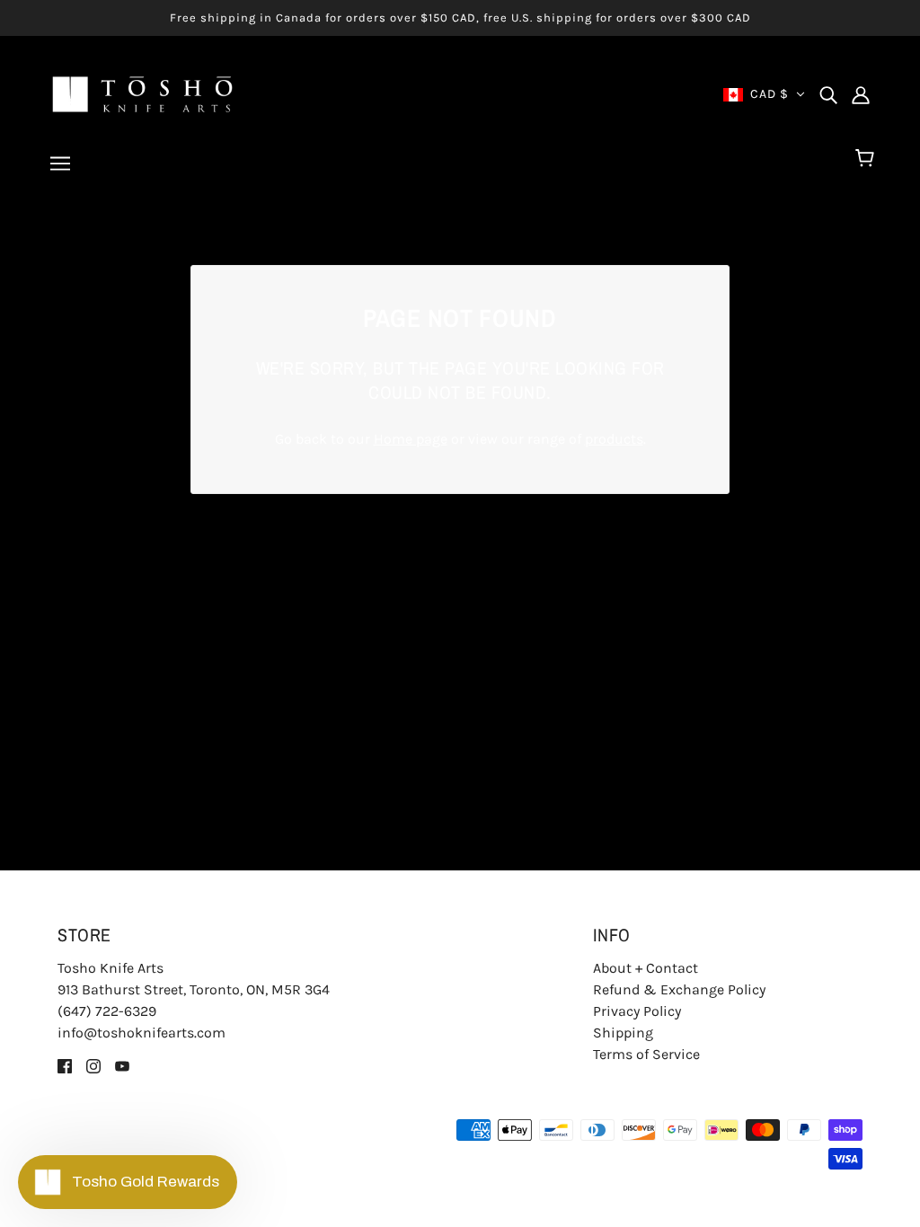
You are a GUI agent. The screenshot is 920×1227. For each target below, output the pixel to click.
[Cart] (867, 159)
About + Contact (645, 967)
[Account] (861, 94)
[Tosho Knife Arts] (142, 93)
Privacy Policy (637, 1011)
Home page (410, 438)
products (614, 438)
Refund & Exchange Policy (679, 989)
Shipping (623, 1032)
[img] (828, 94)
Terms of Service (646, 1054)
